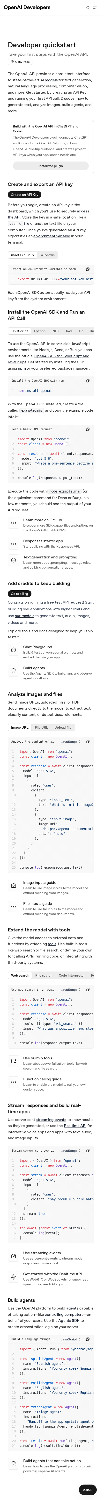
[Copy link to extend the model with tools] (74, 929)
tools (52, 944)
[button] (71, 741)
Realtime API (75, 1125)
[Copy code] (88, 269)
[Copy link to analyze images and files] (66, 693)
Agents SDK (68, 1320)
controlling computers (64, 1314)
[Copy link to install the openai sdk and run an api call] (91, 314)
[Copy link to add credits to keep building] (74, 582)
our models (24, 615)
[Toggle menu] (95, 8)
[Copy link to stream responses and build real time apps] (91, 1108)
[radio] (22, 255)
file (19, 223)
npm (22, 368)
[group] (33, 255)
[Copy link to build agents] (39, 1299)
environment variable (51, 236)
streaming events (51, 1119)
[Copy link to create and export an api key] (77, 183)
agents (72, 1308)
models (51, 80)
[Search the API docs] (88, 8)
